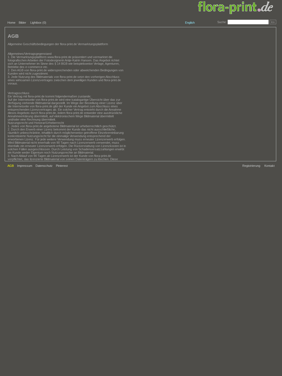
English (190, 22)
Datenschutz (44, 165)
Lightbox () (38, 22)
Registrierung (251, 165)
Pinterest (62, 165)
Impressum (24, 165)
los (273, 22)
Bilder (22, 22)
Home (11, 22)
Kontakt (269, 165)
